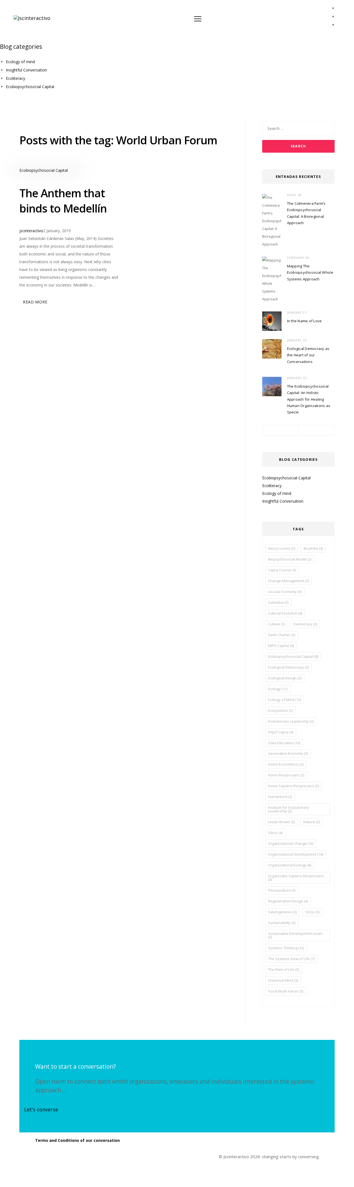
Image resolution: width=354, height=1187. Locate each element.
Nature (311, 821)
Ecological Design (284, 678)
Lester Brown (281, 821)
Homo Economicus (285, 764)
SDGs (312, 911)
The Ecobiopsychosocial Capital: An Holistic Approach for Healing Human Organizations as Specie (308, 399)
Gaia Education (284, 742)
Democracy (305, 623)
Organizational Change (290, 843)
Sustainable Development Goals (295, 935)
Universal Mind (283, 980)
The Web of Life (283, 969)
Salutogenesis (282, 911)
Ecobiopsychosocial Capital (30, 86)
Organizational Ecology (289, 865)
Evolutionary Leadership (291, 721)
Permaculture (281, 890)
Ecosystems (280, 710)
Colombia (278, 602)
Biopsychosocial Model (289, 559)
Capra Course (282, 569)
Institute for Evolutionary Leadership (288, 809)
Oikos (275, 832)
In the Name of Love (304, 320)
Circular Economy (284, 591)
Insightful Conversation (26, 70)
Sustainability (281, 922)
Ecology (277, 688)
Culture (276, 623)
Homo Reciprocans (286, 774)
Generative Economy (288, 753)
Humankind (280, 796)
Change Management (288, 580)
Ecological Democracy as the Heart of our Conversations (308, 355)
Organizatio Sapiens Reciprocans (296, 877)
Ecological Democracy (288, 667)
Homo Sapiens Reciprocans (293, 785)
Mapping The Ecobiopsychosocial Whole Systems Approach (310, 273)
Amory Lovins (281, 548)
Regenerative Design (288, 901)
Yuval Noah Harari (285, 991)
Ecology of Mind (284, 699)
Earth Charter (281, 634)
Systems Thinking (286, 947)
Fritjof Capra (280, 732)
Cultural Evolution (285, 613)
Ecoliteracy (15, 78)
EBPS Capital (281, 645)
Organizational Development (295, 854)
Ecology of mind (20, 61)
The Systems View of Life (291, 958)
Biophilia (313, 548)
